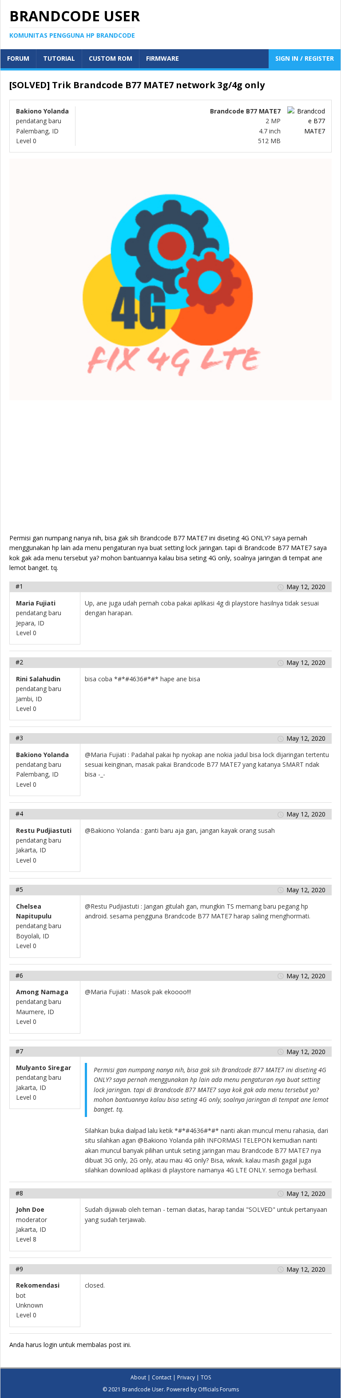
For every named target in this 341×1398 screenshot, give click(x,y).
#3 (19, 738)
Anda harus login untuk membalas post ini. (70, 1344)
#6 (19, 975)
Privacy (186, 1377)
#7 (19, 1051)
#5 (19, 889)
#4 (19, 813)
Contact (161, 1377)
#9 (19, 1269)
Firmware (162, 58)
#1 (19, 586)
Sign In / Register (304, 58)
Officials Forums (218, 1389)
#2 (19, 662)
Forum (18, 58)
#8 (19, 1193)
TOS (206, 1377)
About (138, 1377)
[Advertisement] (170, 471)
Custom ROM (110, 58)
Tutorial (59, 58)
